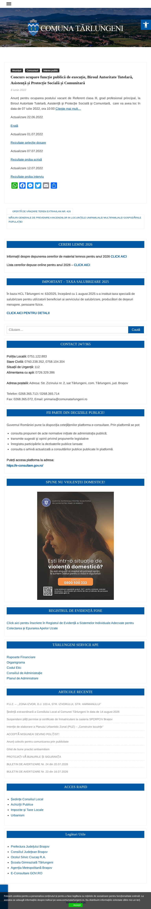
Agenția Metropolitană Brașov (31, 867)
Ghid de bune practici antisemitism (28, 749)
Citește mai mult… (68, 108)
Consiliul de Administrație (24, 673)
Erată (14, 125)
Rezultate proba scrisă (26, 159)
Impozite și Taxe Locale (27, 809)
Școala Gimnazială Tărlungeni (32, 862)
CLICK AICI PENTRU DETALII (28, 313)
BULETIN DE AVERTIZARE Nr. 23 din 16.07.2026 (37, 771)
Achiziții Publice (22, 804)
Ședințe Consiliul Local (27, 799)
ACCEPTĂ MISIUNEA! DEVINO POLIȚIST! (33, 734)
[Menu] (8, 4)
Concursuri (32, 70)
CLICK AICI (119, 256)
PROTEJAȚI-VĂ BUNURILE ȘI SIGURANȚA (34, 756)
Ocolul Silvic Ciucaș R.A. (28, 857)
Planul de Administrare (22, 678)
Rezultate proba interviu (27, 176)
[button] (146, 25)
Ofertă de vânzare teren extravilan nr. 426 (41, 211)
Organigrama (16, 662)
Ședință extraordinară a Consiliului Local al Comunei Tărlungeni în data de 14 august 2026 (63, 711)
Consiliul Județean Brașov (29, 851)
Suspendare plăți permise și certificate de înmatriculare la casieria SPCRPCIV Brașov (59, 719)
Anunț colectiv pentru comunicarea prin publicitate (38, 741)
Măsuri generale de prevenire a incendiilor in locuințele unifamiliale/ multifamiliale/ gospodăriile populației (75, 219)
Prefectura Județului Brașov (30, 846)
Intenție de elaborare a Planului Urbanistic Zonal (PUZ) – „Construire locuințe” (55, 726)
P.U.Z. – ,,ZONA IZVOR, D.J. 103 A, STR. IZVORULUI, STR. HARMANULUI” (54, 704)
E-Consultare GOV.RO (26, 873)
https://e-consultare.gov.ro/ (25, 465)
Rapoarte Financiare (21, 657)
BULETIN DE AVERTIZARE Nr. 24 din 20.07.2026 (37, 764)
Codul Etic (14, 667)
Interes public (50, 70)
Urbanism (17, 815)
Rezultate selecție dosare (28, 142)
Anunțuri (16, 70)
